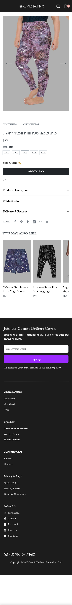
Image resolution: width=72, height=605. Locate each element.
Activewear (31, 124)
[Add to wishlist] (4, 180)
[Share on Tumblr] (27, 221)
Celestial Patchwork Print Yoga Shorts (15, 289)
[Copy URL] (46, 221)
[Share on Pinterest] (21, 221)
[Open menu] (4, 6)
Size (5, 147)
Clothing (10, 124)
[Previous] (9, 64)
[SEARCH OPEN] (58, 6)
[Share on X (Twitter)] (34, 221)
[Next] (63, 64)
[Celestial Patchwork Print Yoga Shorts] (17, 261)
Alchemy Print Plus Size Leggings (45, 289)
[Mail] (40, 221)
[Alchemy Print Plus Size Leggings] (47, 261)
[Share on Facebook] (15, 221)
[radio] (6, 153)
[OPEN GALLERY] (34, 63)
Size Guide (10, 163)
